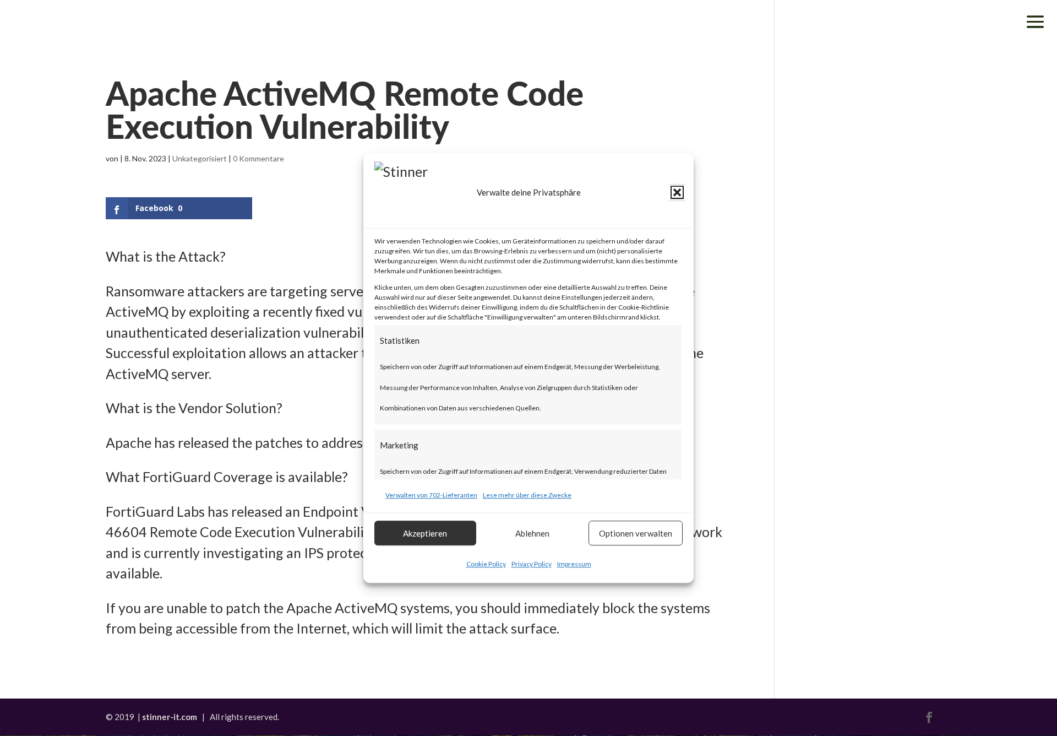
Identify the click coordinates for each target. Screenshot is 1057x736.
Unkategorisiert (199, 158)
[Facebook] (929, 718)
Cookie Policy (486, 564)
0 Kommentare (258, 158)
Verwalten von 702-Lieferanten (431, 495)
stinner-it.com (169, 717)
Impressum (574, 564)
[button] (677, 192)
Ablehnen (532, 533)
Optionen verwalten (635, 533)
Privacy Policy (531, 564)
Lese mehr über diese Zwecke (527, 495)
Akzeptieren (425, 533)
